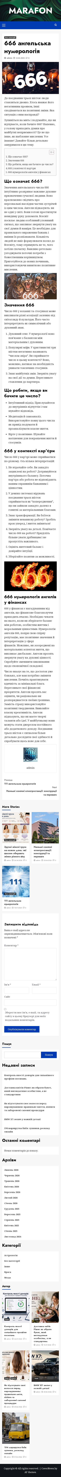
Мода (7, 1277)
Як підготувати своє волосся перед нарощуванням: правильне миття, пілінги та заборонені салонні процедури (29, 1107)
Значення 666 (16, 160)
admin (9, 58)
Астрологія (11, 1255)
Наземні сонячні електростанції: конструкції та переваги (31, 791)
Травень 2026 (11, 1181)
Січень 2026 (10, 1203)
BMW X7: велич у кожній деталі (22, 1119)
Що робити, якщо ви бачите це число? (30, 164)
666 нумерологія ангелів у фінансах (29, 172)
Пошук (7, 1044)
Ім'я (7, 984)
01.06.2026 (18, 1457)
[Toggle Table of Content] (50, 152)
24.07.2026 (18, 1339)
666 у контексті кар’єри (22, 168)
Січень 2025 (10, 1231)
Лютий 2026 (10, 1197)
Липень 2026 (11, 1169)
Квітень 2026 (11, 1186)
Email (36, 984)
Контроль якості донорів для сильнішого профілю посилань (29, 1077)
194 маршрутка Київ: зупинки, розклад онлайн (27, 1130)
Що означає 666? (18, 156)
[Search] (55, 24)
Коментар (11, 945)
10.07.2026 (47, 1345)
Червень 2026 (11, 1175)
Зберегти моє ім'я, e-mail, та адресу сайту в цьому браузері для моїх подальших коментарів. (27, 1016)
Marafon (30, 10)
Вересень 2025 (12, 1214)
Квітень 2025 (11, 1225)
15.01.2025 (20, 58)
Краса (7, 1272)
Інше (7, 1266)
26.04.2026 (18, 860)
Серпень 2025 (11, 1219)
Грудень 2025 (11, 1208)
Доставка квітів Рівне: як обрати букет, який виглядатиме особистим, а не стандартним (28, 1091)
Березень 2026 (12, 1192)
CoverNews (47, 1468)
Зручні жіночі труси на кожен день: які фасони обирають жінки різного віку (15, 851)
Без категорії (10, 37)
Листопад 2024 (12, 1236)
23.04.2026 (48, 860)
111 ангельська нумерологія (20, 781)
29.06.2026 (18, 1407)
